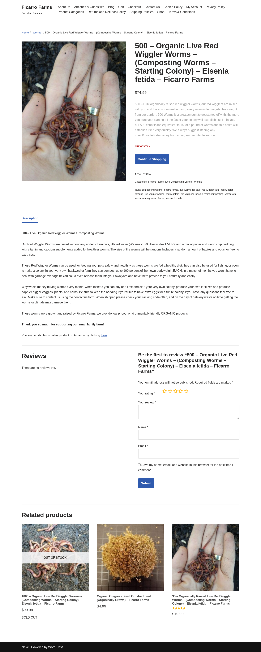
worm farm (231, 194)
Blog (111, 7)
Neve (25, 647)
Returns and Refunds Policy (107, 12)
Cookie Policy (173, 7)
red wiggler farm (211, 189)
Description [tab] (30, 218)
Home (25, 32)
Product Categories (71, 12)
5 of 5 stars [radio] (186, 391)
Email (143, 446)
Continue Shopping (152, 159)
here (104, 335)
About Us (64, 7)
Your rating (146, 393)
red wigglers (172, 194)
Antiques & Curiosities (89, 7)
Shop (161, 12)
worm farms (157, 198)
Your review (147, 402)
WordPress (55, 647)
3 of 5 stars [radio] (175, 391)
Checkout (134, 7)
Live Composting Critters (179, 181)
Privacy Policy (215, 7)
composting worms (152, 189)
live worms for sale (190, 189)
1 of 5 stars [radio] (164, 391)
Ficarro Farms (156, 181)
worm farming (142, 198)
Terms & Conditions (181, 12)
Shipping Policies (141, 12)
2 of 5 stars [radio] (170, 391)
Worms (37, 32)
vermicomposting (213, 194)
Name (143, 427)
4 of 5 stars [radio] (180, 391)
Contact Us (152, 7)
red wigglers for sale (192, 194)
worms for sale (174, 198)
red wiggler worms (155, 194)
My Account (194, 7)
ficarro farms (171, 189)
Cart (121, 7)
